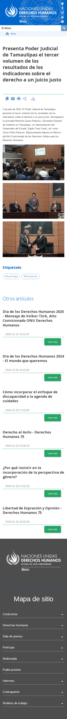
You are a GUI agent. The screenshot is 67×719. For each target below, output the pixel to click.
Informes (8, 681)
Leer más (53, 342)
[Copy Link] (7, 99)
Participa (8, 647)
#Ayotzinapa (11, 276)
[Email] (13, 99)
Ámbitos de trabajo (15, 703)
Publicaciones (12, 669)
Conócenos (10, 614)
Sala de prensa (12, 636)
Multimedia (10, 658)
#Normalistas (30, 276)
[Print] (19, 99)
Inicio (13, 34)
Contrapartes (11, 692)
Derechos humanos (15, 625)
